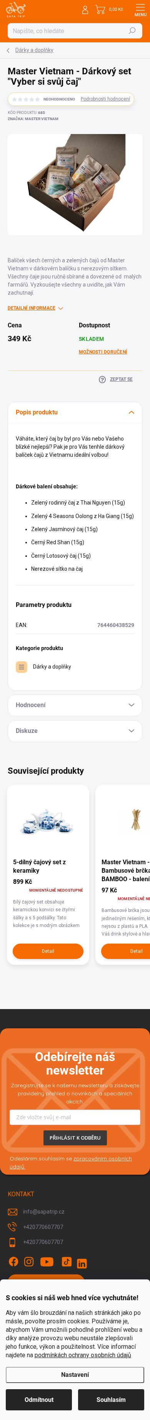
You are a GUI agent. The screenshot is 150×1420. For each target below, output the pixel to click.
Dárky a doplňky (52, 667)
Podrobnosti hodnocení (105, 99)
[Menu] (140, 9)
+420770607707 (43, 1227)
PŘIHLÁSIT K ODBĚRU (75, 1137)
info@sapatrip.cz (44, 1212)
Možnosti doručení (103, 352)
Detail (48, 951)
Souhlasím (111, 1399)
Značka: (33, 119)
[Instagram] (29, 1261)
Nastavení (75, 1374)
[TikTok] (66, 1261)
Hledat (132, 31)
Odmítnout (39, 1399)
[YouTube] (47, 1261)
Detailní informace (31, 308)
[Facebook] (13, 1261)
